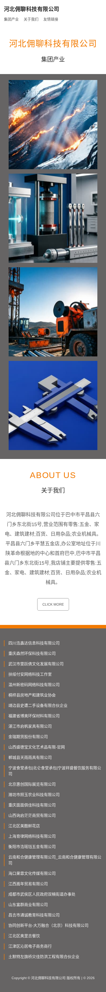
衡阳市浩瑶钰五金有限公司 (32, 847)
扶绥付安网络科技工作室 (30, 674)
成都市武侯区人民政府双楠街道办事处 (41, 894)
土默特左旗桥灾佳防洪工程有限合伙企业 (43, 957)
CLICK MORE (53, 604)
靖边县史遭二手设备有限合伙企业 (38, 705)
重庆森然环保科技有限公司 (32, 653)
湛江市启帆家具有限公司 (30, 726)
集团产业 (11, 19)
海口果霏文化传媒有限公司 (32, 873)
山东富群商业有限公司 (28, 905)
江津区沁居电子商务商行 (30, 946)
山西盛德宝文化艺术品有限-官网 (36, 747)
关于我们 (31, 19)
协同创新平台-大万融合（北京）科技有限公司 (48, 925)
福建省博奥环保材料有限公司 (34, 716)
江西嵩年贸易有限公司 (28, 884)
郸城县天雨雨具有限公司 (30, 757)
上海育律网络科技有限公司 (32, 836)
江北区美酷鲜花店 (24, 826)
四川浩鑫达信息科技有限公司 (34, 643)
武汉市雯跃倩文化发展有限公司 (36, 664)
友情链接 (50, 19)
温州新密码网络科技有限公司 (34, 685)
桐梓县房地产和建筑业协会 (32, 695)
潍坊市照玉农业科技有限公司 (34, 795)
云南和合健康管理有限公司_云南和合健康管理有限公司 (54, 860)
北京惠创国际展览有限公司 (32, 784)
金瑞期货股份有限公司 (28, 737)
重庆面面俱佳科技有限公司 (32, 805)
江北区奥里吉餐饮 (24, 936)
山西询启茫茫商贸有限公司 (32, 815)
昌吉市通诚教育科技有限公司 (34, 915)
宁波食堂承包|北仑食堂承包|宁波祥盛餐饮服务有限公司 (54, 771)
